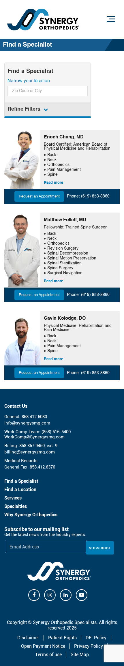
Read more (53, 183)
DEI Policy (96, 638)
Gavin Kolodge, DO (65, 318)
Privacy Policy (88, 646)
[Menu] (111, 19)
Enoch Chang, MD (64, 137)
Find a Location (20, 489)
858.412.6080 (34, 416)
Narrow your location (28, 81)
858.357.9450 (32, 445)
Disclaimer (28, 638)
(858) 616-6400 (56, 431)
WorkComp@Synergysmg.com (34, 437)
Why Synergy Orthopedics (30, 514)
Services (13, 498)
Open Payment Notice (43, 646)
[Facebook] (34, 595)
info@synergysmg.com (27, 423)
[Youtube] (81, 595)
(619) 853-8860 (95, 196)
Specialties (15, 506)
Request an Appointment (39, 196)
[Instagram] (50, 595)
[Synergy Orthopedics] (43, 19)
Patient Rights (62, 638)
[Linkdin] (66, 595)
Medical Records (20, 460)
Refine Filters (23, 109)
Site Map (80, 654)
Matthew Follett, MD (65, 220)
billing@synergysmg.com (29, 452)
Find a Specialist (21, 481)
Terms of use (48, 654)
